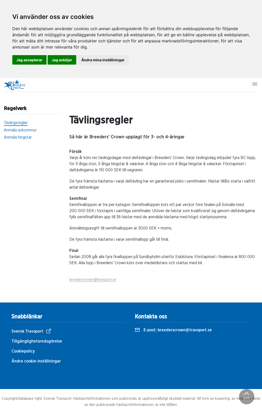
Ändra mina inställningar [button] (103, 60)
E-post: (177, 330)
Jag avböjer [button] (62, 60)
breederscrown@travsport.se (92, 280)
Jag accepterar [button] (29, 60)
